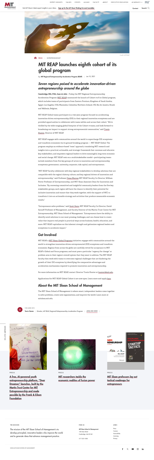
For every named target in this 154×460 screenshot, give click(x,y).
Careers (115, 431)
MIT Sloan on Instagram (137, 450)
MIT (147, 2)
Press (40, 58)
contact (135, 8)
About (105, 2)
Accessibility (116, 433)
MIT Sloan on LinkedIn (142, 450)
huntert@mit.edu (105, 272)
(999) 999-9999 (92, 311)
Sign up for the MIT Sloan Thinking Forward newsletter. (76, 8)
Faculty (96, 2)
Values (68, 2)
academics (136, 2)
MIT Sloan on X (127, 450)
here (109, 278)
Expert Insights (56, 2)
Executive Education (119, 2)
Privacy (115, 438)
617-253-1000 (83, 438)
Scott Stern (74, 206)
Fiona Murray (72, 178)
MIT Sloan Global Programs (60, 240)
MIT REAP (62, 98)
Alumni (87, 2)
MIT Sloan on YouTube (132, 450)
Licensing (115, 436)
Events (77, 2)
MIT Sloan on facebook (122, 450)
